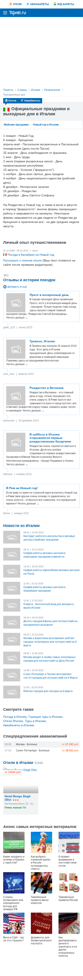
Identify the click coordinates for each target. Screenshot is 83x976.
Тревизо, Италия (42, 341)
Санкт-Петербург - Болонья (32, 750)
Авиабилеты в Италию (18, 725)
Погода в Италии (15, 716)
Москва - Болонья (26, 744)
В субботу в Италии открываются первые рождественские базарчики (50, 438)
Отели (17, 4)
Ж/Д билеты (65, 4)
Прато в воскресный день (49, 295)
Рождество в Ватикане (47, 388)
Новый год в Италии (46, 124)
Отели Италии (13, 721)
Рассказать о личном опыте (22, 260)
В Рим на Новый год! (22, 488)
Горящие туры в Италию (46, 716)
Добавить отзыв (17, 286)
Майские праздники (16, 124)
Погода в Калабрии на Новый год (31, 254)
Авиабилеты (39, 4)
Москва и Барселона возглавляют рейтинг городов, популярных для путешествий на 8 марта (50, 642)
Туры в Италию (35, 721)
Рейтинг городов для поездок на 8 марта (48, 691)
